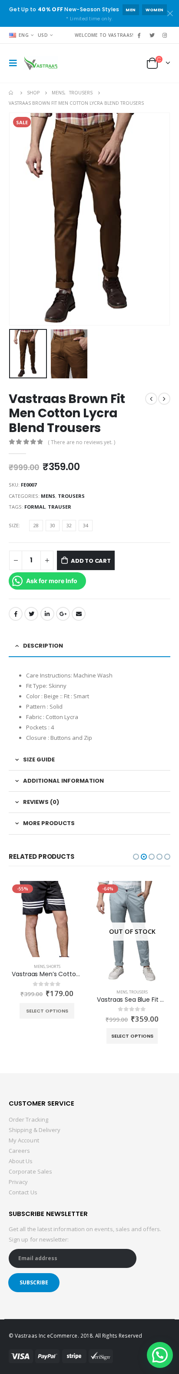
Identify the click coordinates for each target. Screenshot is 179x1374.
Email (79, 614)
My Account (24, 1140)
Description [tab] (43, 646)
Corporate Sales (30, 1171)
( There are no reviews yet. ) (81, 442)
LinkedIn (47, 614)
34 (85, 525)
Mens (48, 496)
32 (69, 525)
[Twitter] (152, 35)
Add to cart (91, 561)
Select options (57, 1035)
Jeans (144, 966)
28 (36, 525)
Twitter (31, 614)
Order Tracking (28, 1119)
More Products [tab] (49, 823)
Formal (34, 506)
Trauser (59, 506)
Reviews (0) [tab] (41, 802)
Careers (19, 1151)
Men (131, 10)
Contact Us (23, 1192)
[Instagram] (164, 35)
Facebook (16, 614)
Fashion (129, 966)
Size (14, 525)
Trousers (71, 496)
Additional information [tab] (63, 781)
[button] (136, 856)
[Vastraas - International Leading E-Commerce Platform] (40, 63)
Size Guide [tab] (39, 759)
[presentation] (10, 219)
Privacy (18, 1182)
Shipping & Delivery (34, 1130)
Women (155, 10)
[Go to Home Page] (12, 92)
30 (52, 525)
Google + (63, 614)
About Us (21, 1161)
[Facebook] (139, 35)
